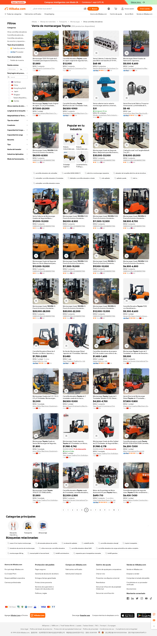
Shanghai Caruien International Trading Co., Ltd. (136, 361)
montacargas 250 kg (16, 553)
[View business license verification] (99, 632)
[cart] (116, 9)
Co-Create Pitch (10, 574)
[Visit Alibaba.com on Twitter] (137, 598)
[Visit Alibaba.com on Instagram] (141, 598)
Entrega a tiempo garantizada (45, 578)
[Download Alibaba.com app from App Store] (128, 615)
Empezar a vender (133, 574)
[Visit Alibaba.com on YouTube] (146, 598)
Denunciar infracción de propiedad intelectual (108, 588)
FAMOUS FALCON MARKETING (44, 160)
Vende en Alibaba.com (134, 569)
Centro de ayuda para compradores (108, 569)
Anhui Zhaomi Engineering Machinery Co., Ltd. (76, 406)
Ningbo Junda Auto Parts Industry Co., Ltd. (106, 115)
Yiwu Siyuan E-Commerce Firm (44, 68)
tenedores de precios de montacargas (22, 548)
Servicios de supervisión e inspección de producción (44, 588)
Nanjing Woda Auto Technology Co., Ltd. (106, 68)
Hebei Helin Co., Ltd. (40, 361)
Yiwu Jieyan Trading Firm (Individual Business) (76, 455)
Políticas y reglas (41, 593)
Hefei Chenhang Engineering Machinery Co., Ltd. (136, 68)
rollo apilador (105, 178)
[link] (154, 614)
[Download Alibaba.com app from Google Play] (144, 615)
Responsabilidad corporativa (15, 578)
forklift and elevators (62, 553)
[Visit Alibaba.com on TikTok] (151, 598)
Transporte (63, 22)
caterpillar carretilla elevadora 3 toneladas (49, 178)
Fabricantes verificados (74, 569)
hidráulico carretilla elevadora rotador (82, 178)
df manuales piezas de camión (47, 543)
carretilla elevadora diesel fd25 (81, 548)
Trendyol (103, 625)
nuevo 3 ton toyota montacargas (20, 543)
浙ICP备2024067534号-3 (137, 632)
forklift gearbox (112, 553)
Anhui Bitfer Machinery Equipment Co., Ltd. (46, 406)
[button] (85, 8)
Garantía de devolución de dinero (47, 574)
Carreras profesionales (13, 582)
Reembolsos (100, 582)
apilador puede (121, 178)
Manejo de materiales (48, 22)
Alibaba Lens (15, 615)
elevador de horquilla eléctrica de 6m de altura (131, 173)
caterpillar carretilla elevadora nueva (48, 183)
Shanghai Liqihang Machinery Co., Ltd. (46, 113)
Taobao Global (88, 625)
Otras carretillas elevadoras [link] (93, 22)
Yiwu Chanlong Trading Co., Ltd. (74, 361)
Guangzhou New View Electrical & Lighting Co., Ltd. (136, 113)
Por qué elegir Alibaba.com (14, 569)
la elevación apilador (70, 543)
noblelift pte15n (89, 543)
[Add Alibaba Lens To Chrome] (37, 615)
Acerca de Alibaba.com (13, 564)
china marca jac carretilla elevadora (53, 548)
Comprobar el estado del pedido (138, 578)
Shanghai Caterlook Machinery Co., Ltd (76, 113)
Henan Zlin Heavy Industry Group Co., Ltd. (136, 316)
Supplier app (85, 615)
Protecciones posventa (43, 582)
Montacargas (75, 22)
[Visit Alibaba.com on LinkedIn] (132, 598)
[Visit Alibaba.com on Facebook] (128, 598)
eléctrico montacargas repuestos (98, 173)
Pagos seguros (40, 569)
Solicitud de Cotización (74, 574)
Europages (112, 625)
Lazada (78, 625)
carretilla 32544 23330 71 (72, 173)
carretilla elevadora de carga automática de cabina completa (118, 548)
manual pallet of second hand (39, 553)
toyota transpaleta (131, 543)
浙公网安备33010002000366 (116, 632)
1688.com (54, 625)
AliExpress (45, 625)
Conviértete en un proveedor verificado (137, 583)
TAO (96, 625)
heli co (135, 178)
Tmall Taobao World (67, 625)
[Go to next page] (118, 510)
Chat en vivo (100, 574)
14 (114, 510)
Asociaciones (131, 589)
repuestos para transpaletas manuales (88, 553)
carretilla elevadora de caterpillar (46, 173)
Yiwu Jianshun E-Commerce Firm (75, 68)
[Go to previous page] (63, 510)
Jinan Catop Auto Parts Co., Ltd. (104, 500)
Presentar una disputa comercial (107, 578)
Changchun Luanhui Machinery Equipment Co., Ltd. (136, 406)
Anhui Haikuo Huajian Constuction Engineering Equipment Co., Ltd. (136, 500)
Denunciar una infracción (105, 593)
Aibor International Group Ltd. (133, 451)
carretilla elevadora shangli (109, 543)
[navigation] (17, 266)
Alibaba (34, 22)
